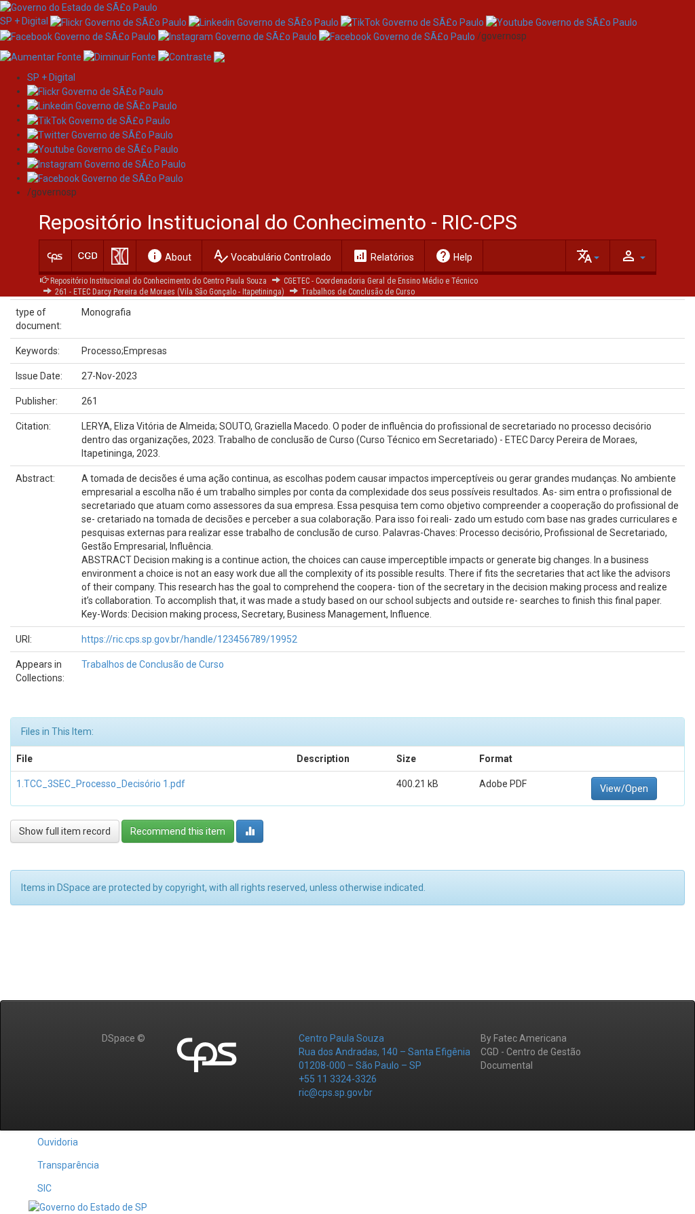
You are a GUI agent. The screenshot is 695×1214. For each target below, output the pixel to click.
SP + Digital (24, 21)
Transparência (68, 1165)
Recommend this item (177, 831)
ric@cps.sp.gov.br (336, 1092)
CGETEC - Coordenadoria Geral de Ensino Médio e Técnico (381, 281)
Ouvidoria (57, 1142)
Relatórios (383, 256)
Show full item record (65, 831)
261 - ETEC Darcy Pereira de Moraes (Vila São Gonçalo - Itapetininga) (169, 292)
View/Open (624, 788)
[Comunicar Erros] (219, 56)
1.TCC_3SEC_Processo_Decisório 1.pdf (100, 783)
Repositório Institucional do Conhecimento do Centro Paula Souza (158, 281)
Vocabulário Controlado (271, 256)
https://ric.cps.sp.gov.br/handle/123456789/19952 (189, 639)
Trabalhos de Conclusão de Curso (358, 292)
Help (453, 256)
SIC (44, 1188)
